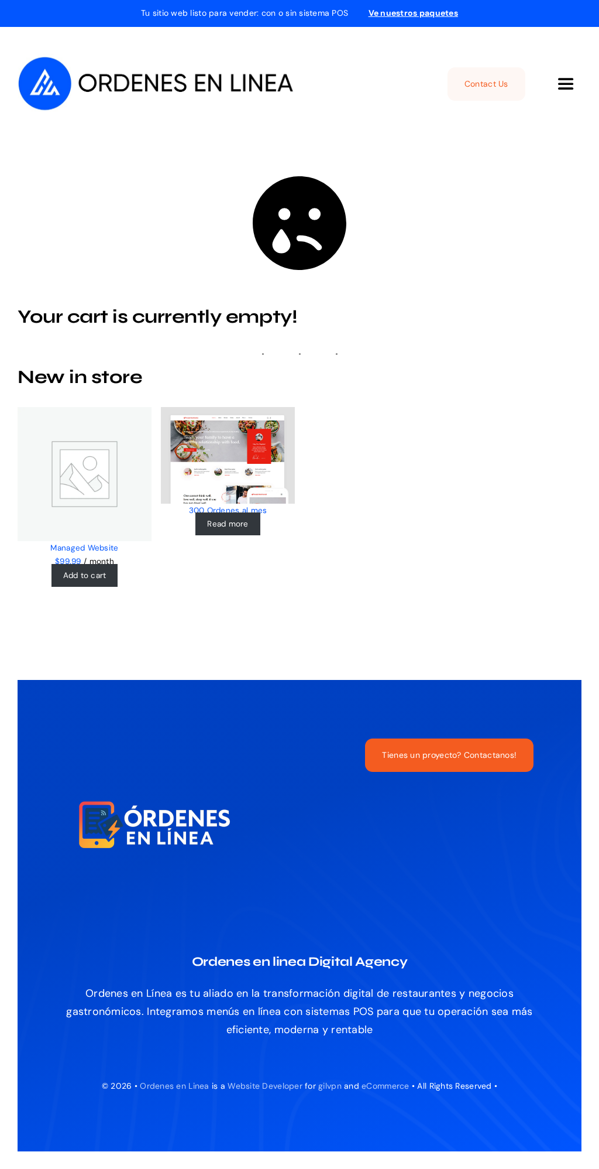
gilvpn (330, 1086)
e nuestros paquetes (413, 13)
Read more (227, 524)
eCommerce (385, 1086)
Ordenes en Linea (174, 1086)
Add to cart (84, 575)
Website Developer (265, 1086)
